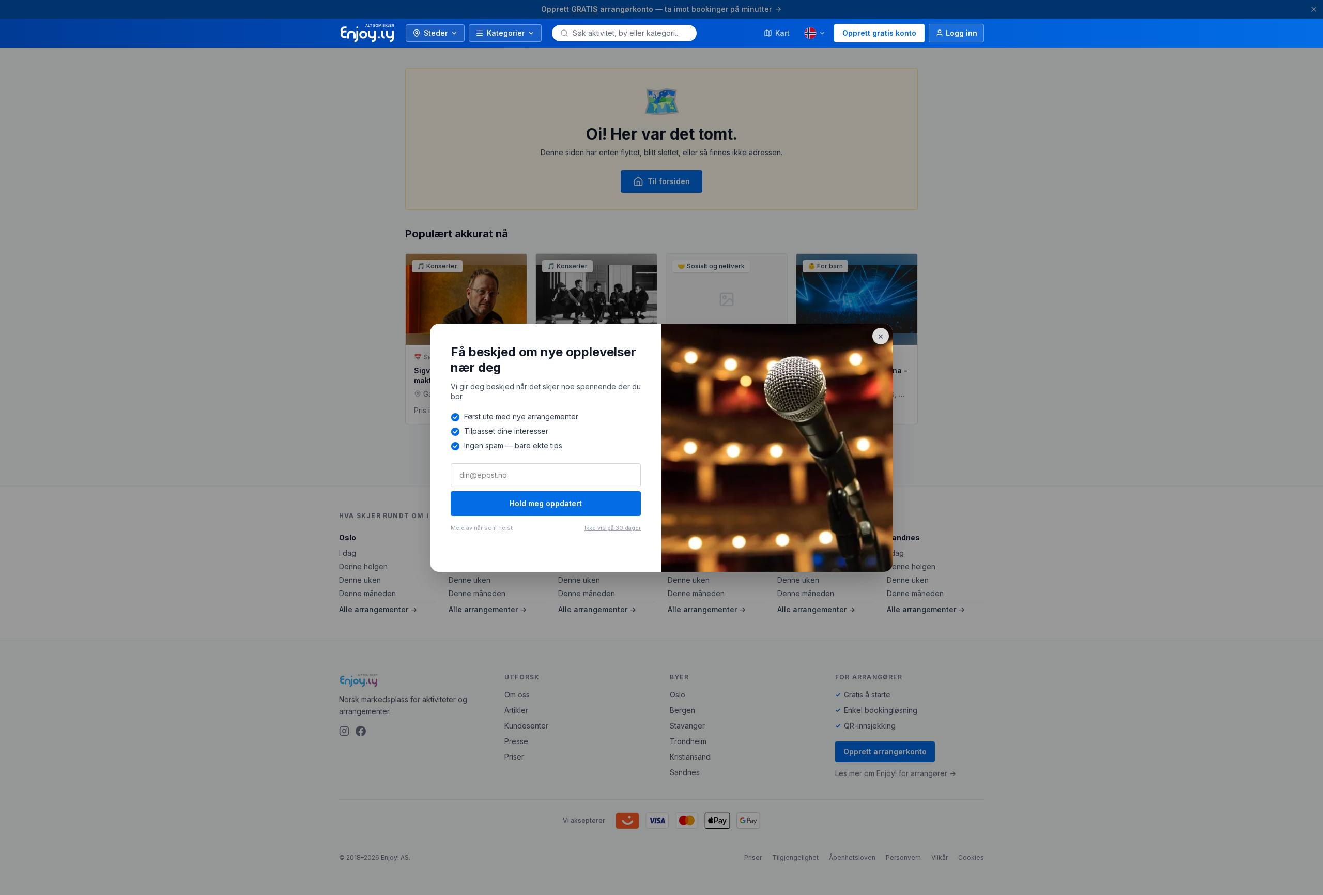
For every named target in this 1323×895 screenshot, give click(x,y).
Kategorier (506, 32)
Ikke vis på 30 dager (612, 528)
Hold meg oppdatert (546, 503)
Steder (436, 32)
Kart (782, 32)
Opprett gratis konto (879, 32)
